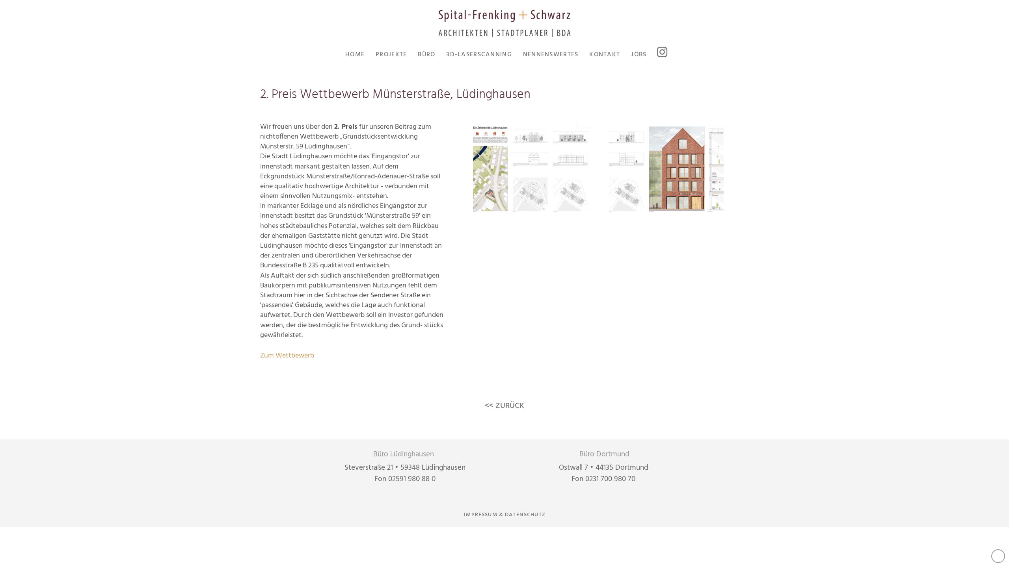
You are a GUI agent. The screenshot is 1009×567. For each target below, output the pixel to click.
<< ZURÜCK (504, 406)
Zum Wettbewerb (287, 355)
